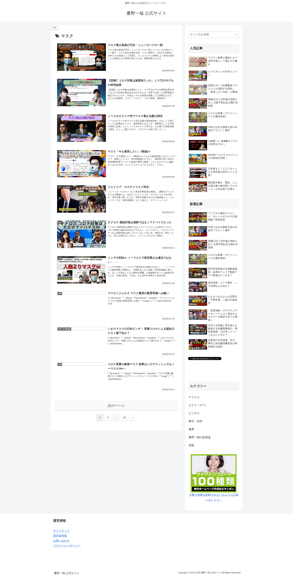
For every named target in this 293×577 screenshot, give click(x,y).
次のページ (116, 406)
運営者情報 (60, 535)
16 (124, 417)
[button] (236, 34)
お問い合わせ (61, 540)
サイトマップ (61, 530)
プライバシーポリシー (67, 545)
